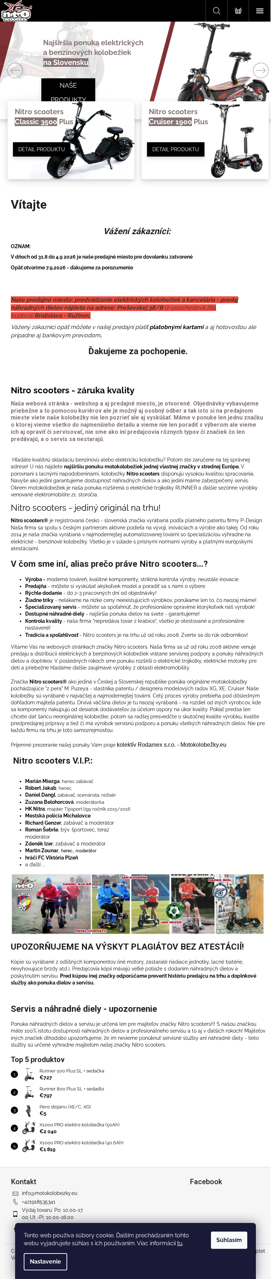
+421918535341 (38, 1202)
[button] (20, 70)
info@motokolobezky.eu (49, 1193)
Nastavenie (45, 1261)
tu (180, 1243)
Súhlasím (229, 1240)
